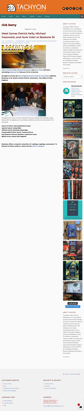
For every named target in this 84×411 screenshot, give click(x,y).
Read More (66, 68)
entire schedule (38, 146)
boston (34, 41)
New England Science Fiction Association (34, 76)
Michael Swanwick (24, 70)
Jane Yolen (8, 43)
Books (11, 16)
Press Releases (8, 401)
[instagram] (80, 8)
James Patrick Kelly (9, 70)
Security (47, 386)
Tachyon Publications (70, 374)
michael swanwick (17, 43)
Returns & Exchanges (10, 390)
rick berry (26, 43)
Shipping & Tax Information (11, 388)
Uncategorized (20, 41)
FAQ (5, 386)
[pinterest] (77, 8)
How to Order (7, 384)
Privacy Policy (49, 384)
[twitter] (64, 8)
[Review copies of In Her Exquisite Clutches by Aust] (72, 109)
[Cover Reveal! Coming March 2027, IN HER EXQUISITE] (72, 270)
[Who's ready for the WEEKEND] (72, 129)
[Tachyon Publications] (26, 13)
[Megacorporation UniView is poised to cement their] (72, 210)
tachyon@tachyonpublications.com (53, 406)
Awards (32, 16)
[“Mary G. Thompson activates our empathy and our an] (72, 169)
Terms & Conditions (50, 388)
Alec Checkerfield (8, 41)
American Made (8, 403)
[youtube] (70, 8)
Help (5, 405)
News (39, 16)
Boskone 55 (14, 72)
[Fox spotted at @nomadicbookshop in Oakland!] (72, 189)
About (24, 16)
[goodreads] (74, 8)
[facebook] (67, 8)
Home (4, 16)
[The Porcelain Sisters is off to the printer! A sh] (72, 291)
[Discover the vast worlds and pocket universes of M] (72, 149)
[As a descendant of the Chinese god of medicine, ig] (72, 230)
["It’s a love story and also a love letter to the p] (72, 250)
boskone (28, 41)
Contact (47, 16)
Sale (17, 16)
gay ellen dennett (42, 41)
